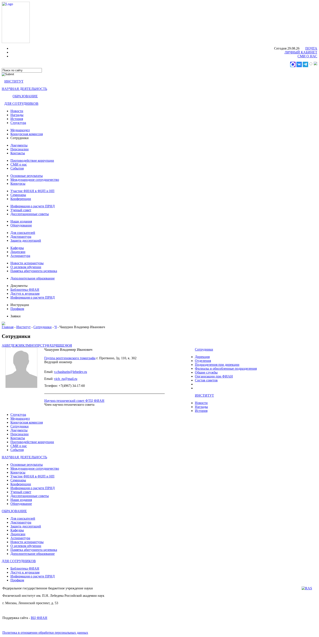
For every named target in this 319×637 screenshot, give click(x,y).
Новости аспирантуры (27, 263)
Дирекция (202, 357)
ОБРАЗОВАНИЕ (25, 96)
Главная (7, 327)
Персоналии (19, 149)
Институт (23, 327)
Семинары (18, 195)
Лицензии (17, 252)
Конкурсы (17, 183)
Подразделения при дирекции (217, 364)
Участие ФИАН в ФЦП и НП (32, 191)
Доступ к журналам (24, 293)
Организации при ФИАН (214, 376)
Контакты (17, 153)
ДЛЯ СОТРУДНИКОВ (21, 103)
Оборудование (21, 225)
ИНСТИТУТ (13, 81)
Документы (19, 145)
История (16, 119)
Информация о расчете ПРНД (32, 206)
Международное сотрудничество (34, 179)
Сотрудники (42, 327)
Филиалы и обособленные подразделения (226, 368)
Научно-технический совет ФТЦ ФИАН (74, 400)
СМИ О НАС (307, 56)
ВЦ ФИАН (39, 618)
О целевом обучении (25, 267)
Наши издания (21, 221)
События (17, 168)
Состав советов (206, 380)
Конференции (20, 199)
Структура (18, 123)
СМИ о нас (18, 164)
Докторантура (20, 236)
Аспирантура (20, 256)
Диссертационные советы (29, 214)
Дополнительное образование (32, 278)
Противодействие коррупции (32, 160)
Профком (17, 309)
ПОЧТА (311, 48)
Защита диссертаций (25, 240)
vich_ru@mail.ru (65, 379)
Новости (16, 111)
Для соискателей (22, 233)
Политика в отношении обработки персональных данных (45, 632)
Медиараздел (20, 130)
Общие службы (206, 372)
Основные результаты (26, 176)
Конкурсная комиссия (26, 134)
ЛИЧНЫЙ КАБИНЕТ (300, 52)
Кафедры (17, 248)
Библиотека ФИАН (24, 289)
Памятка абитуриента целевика (33, 271)
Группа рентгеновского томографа (69, 358)
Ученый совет (20, 210)
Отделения (203, 361)
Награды (16, 115)
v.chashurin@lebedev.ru (70, 372)
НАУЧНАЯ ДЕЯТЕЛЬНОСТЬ (24, 89)
